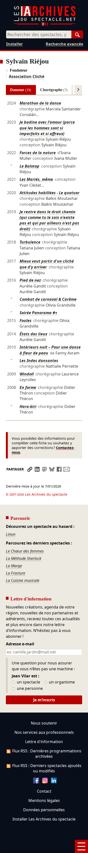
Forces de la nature (38, 152)
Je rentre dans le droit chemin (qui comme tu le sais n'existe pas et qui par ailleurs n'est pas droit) (49, 220)
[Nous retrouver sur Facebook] (36, 782)
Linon (10, 534)
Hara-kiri (28, 406)
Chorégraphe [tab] (53, 90)
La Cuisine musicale (22, 580)
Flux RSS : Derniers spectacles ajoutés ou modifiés (46, 768)
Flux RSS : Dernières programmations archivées (46, 753)
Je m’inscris (44, 700)
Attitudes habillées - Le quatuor (49, 192)
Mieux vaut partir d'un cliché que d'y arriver (47, 263)
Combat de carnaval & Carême (48, 299)
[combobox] (38, 34)
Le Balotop (29, 166)
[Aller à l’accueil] (45, 24)
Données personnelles (44, 809)
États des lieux (33, 334)
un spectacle (28, 682)
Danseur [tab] (20, 90)
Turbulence (30, 242)
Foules (26, 320)
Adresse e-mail (20, 644)
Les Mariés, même (36, 179)
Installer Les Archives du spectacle (44, 819)
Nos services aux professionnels (44, 732)
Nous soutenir (44, 723)
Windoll (27, 374)
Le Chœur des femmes (25, 551)
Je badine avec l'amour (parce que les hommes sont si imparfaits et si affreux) (47, 127)
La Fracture (15, 573)
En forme (28, 387)
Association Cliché (26, 76)
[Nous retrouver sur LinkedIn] (54, 782)
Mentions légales (44, 800)
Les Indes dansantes (39, 360)
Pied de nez (30, 280)
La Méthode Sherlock (23, 558)
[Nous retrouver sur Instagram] (45, 782)
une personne (29, 688)
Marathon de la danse (40, 103)
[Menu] (81, 846)
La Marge (14, 565)
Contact (44, 791)
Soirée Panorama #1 (38, 312)
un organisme (61, 682)
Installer (14, 44)
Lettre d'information (44, 741)
